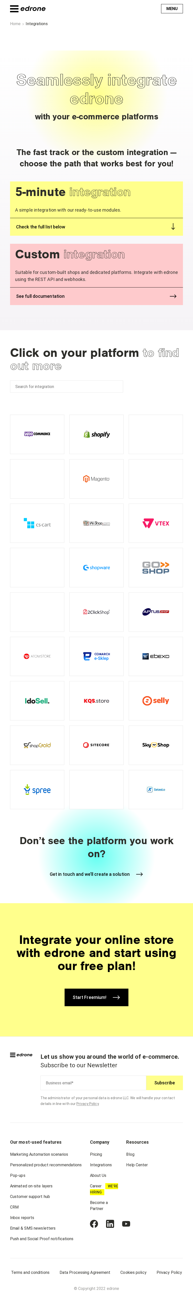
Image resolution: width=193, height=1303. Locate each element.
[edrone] (27, 8)
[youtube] (126, 1224)
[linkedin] (110, 1224)
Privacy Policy (87, 1104)
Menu (172, 8)
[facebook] (94, 1224)
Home (15, 23)
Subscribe (164, 1082)
